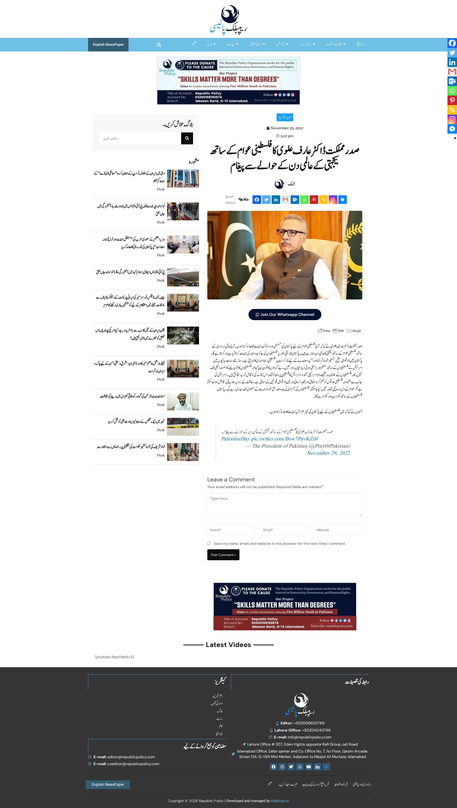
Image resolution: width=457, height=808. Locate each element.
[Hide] (455, 138)
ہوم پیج (360, 44)
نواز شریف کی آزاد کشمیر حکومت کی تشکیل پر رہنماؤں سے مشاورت (131, 447)
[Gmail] (285, 199)
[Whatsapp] (304, 199)
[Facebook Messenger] (342, 199)
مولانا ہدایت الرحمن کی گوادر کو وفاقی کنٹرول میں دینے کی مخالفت (132, 396)
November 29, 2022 (328, 453)
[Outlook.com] (295, 199)
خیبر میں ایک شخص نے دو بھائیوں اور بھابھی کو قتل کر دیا (137, 422)
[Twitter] (266, 199)
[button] (159, 45)
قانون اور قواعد (334, 44)
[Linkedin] (276, 199)
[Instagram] (333, 199)
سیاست (230, 44)
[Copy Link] (323, 199)
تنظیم (194, 44)
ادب (209, 44)
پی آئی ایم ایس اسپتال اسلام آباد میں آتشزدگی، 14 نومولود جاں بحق (130, 272)
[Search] (187, 138)
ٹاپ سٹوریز (285, 117)
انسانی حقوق (255, 44)
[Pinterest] (314, 199)
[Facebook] (257, 199)
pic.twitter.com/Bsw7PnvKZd (283, 439)
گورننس (280, 44)
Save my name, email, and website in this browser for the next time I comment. (280, 543)
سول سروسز (305, 44)
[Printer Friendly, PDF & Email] (339, 330)
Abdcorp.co (280, 801)
